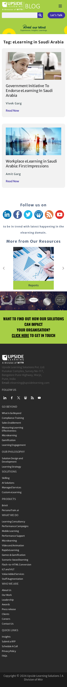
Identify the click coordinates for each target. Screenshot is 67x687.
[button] (4, 268)
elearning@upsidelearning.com (30, 382)
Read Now (12, 110)
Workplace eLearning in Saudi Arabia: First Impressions (31, 163)
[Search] (40, 15)
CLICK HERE (20, 335)
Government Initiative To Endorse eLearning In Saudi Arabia (29, 90)
